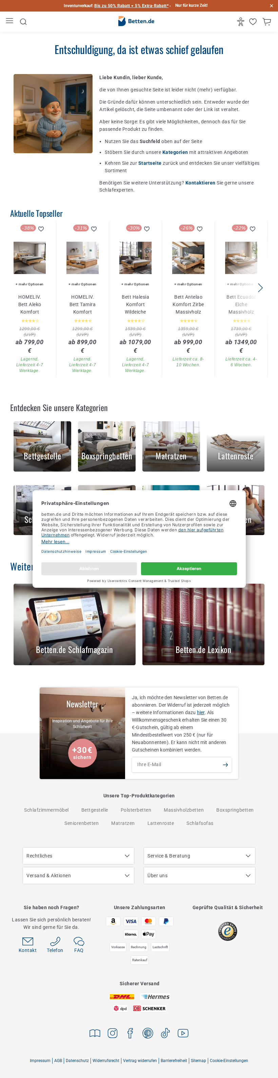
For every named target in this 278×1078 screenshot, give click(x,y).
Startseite (150, 163)
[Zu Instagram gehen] (112, 1034)
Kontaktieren (201, 182)
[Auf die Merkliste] (41, 229)
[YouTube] (183, 1034)
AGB (58, 1060)
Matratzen (123, 823)
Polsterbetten (136, 810)
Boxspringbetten (235, 810)
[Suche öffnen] (23, 21)
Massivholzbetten (184, 810)
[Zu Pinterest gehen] (147, 1034)
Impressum (40, 1060)
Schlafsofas (200, 823)
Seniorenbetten (81, 823)
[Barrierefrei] (241, 21)
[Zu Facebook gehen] (130, 1034)
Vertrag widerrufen (140, 1060)
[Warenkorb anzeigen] (268, 22)
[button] (260, 288)
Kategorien (176, 152)
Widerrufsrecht (106, 1060)
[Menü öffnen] (10, 22)
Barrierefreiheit (174, 1060)
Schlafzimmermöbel (46, 810)
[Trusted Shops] (227, 931)
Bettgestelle (94, 810)
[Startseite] (136, 22)
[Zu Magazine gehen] (95, 1034)
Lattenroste (160, 823)
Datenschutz (77, 1060)
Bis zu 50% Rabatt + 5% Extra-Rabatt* (131, 5)
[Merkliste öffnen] (254, 22)
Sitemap (198, 1060)
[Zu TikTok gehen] (165, 1034)
